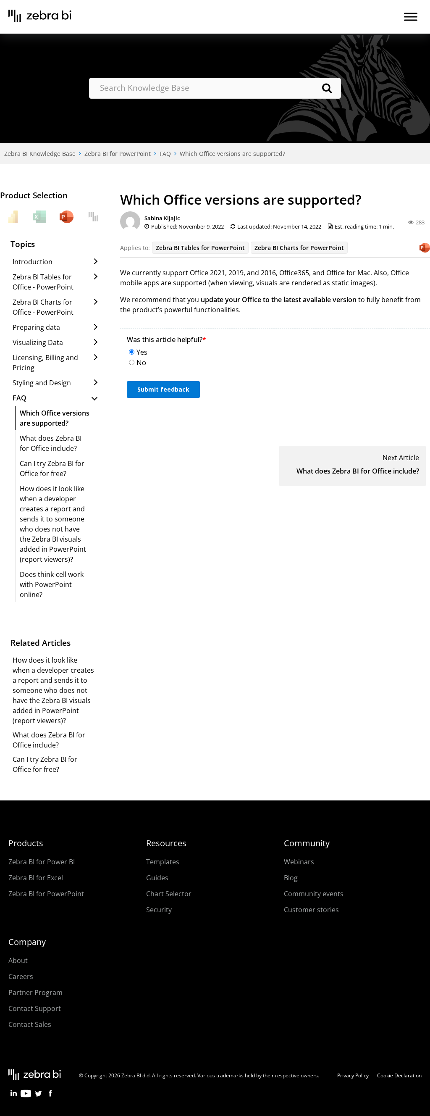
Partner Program (35, 992)
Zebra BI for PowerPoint (117, 154)
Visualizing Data (38, 342)
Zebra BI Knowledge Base (40, 154)
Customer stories (311, 909)
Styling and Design (42, 382)
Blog (291, 877)
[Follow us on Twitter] (38, 1096)
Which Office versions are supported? (232, 154)
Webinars (299, 861)
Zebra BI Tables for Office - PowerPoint (43, 282)
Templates (162, 861)
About (18, 960)
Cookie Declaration (399, 1075)
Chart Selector (168, 893)
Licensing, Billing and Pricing (45, 362)
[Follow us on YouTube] (26, 1096)
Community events (313, 893)
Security (159, 909)
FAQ (165, 154)
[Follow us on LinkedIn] (13, 1096)
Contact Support (34, 1008)
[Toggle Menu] (410, 17)
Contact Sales (29, 1024)
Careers (20, 976)
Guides (157, 877)
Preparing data (36, 327)
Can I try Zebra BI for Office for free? (52, 468)
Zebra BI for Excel (35, 877)
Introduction (32, 261)
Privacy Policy (353, 1075)
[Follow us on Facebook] (50, 1096)
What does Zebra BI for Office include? (357, 471)
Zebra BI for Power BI (41, 861)
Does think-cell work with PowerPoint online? (52, 584)
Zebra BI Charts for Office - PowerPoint (43, 307)
